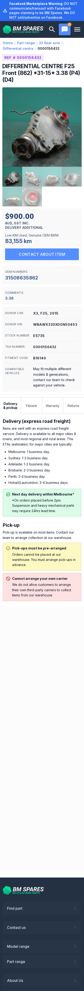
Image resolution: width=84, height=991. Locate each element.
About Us (15, 980)
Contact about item (42, 254)
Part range (16, 961)
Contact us (16, 927)
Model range (18, 946)
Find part (14, 908)
